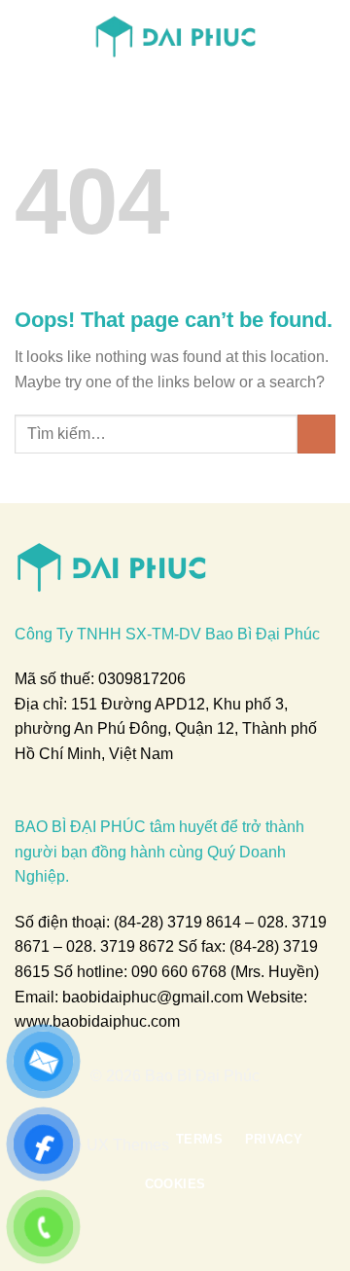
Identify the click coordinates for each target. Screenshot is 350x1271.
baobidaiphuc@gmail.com (152, 997)
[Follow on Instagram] (163, 1101)
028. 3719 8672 (120, 946)
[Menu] (26, 33)
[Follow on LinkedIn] (211, 1101)
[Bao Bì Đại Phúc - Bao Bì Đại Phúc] (175, 34)
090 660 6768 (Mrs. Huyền (222, 971)
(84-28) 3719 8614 (177, 922)
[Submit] (316, 434)
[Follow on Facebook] (139, 1101)
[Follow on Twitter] (186, 1101)
